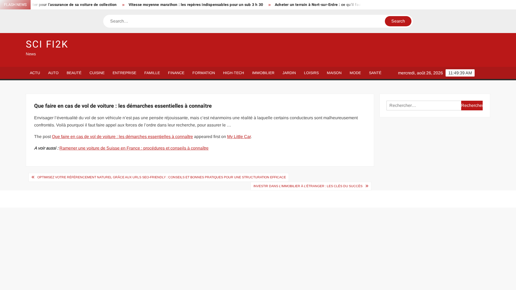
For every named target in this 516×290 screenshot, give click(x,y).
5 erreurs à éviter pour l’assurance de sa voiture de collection (55, 5)
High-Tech (233, 73)
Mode (355, 73)
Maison (334, 73)
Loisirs (311, 73)
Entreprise (124, 73)
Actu (35, 73)
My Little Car (239, 136)
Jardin (289, 73)
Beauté (74, 73)
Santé (375, 73)
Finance (176, 73)
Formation (203, 73)
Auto (53, 73)
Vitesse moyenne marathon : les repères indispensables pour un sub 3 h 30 (188, 5)
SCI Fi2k (47, 44)
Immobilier (263, 73)
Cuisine (97, 73)
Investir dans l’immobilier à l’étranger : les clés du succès (308, 186)
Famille (152, 73)
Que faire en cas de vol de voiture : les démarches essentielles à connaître (122, 136)
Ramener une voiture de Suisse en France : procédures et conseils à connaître (134, 148)
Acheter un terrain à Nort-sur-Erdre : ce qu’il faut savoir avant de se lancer (334, 5)
